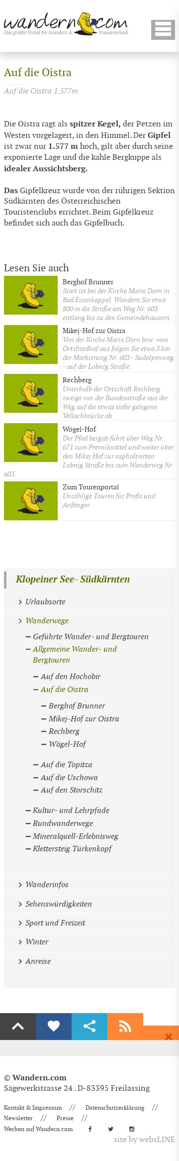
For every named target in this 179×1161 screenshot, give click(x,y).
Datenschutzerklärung (115, 1107)
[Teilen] (89, 1026)
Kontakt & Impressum (33, 1107)
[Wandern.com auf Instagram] (134, 1129)
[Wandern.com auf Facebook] (93, 1129)
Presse (65, 1118)
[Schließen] (168, 1037)
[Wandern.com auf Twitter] (113, 1129)
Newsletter (18, 1118)
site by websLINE (144, 1140)
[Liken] (54, 1026)
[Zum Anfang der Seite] (18, 1026)
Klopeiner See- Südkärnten (73, 579)
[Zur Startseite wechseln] (66, 23)
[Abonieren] (125, 1026)
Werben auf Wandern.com (38, 1129)
